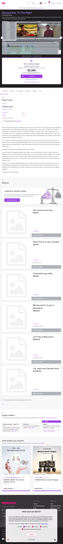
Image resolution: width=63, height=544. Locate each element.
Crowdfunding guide (51, 417)
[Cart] (45, 3)
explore (42, 443)
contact (10, 109)
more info (4, 109)
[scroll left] (2, 38)
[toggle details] (30, 490)
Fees (51, 504)
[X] (5, 510)
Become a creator (55, 508)
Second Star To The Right (17, 12)
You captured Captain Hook (46, 368)
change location (39, 8)
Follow (31, 76)
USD (33, 3)
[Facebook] (3, 510)
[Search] (28, 3)
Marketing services (55, 506)
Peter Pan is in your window (46, 242)
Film (4, 115)
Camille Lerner (8, 15)
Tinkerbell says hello (42, 273)
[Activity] (49, 3)
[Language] (41, 3)
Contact (35, 504)
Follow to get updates (49, 431)
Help (42, 417)
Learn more (14, 431)
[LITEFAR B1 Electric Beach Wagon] (47, 460)
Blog (34, 508)
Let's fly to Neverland (43, 337)
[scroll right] (61, 38)
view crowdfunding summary (31, 82)
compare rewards (11, 200)
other (24, 115)
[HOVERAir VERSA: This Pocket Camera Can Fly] (16, 460)
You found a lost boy (43, 210)
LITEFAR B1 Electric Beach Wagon (46, 480)
